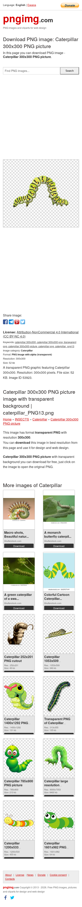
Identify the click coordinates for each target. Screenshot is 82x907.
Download (18, 546)
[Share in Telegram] (11, 321)
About (8, 874)
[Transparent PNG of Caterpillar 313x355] (59, 696)
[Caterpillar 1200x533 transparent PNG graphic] (19, 820)
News (30, 874)
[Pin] (17, 321)
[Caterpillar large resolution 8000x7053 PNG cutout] (59, 758)
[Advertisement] (41, 118)
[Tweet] (22, 321)
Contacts (10, 878)
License (20, 874)
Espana (31, 5)
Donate (42, 874)
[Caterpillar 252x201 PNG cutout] (19, 634)
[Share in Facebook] (5, 321)
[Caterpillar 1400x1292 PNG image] (19, 696)
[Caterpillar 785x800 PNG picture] (19, 758)
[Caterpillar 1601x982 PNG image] (59, 820)
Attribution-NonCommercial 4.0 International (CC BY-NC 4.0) (41, 334)
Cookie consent (58, 874)
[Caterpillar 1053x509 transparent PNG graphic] (59, 634)
